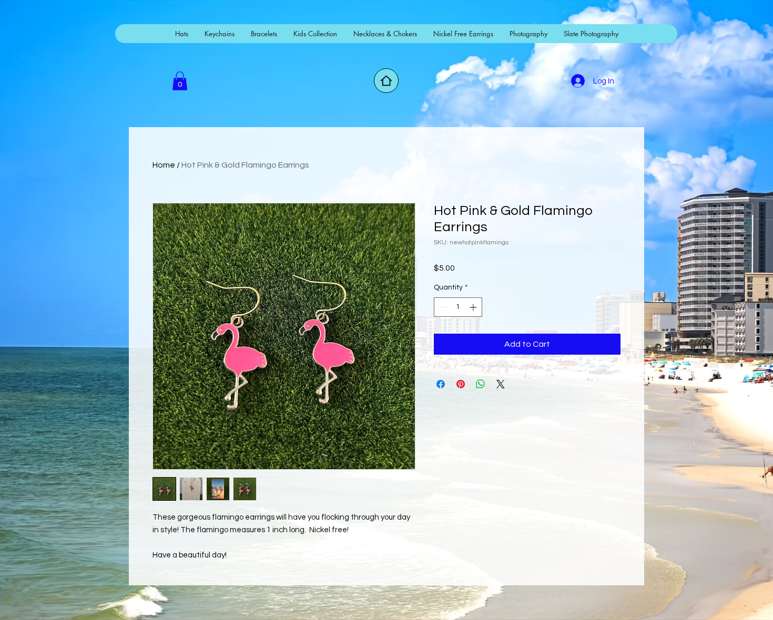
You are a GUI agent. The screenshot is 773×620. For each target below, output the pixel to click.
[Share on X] (500, 384)
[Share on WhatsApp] (480, 384)
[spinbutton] (458, 307)
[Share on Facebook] (440, 384)
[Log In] (577, 81)
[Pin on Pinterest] (460, 384)
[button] (180, 80)
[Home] (386, 80)
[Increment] (474, 307)
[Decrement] (442, 307)
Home (163, 165)
